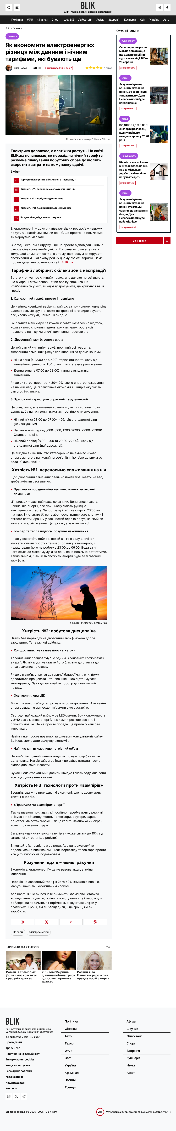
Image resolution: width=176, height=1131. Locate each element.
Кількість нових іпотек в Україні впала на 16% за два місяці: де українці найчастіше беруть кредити (133, 170)
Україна (154, 19)
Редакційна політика (19, 1071)
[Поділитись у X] (46, 922)
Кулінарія (130, 19)
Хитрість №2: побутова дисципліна (39, 199)
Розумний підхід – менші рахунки (38, 218)
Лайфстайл (85, 19)
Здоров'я (114, 19)
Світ (142, 19)
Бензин (125, 77)
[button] (9, 7)
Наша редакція (15, 1082)
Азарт (130, 1073)
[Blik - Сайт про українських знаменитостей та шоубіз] (13, 1023)
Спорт (56, 19)
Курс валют (128, 40)
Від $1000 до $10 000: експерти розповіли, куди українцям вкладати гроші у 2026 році (134, 132)
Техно (69, 1043)
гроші (125, 118)
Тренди (70, 1087)
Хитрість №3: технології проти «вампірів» (43, 208)
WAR (30, 19)
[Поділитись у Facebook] (22, 922)
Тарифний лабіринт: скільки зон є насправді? (45, 180)
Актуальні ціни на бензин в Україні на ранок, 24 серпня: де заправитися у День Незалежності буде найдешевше (133, 94)
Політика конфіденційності (23, 1053)
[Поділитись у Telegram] (71, 922)
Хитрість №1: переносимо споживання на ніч (45, 189)
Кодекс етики (14, 1076)
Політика (17, 19)
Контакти (12, 1088)
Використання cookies (20, 1059)
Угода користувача (18, 1065)
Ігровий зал (13, 1048)
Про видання (14, 1042)
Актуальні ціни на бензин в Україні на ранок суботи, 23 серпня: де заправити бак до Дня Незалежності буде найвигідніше (133, 210)
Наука (130, 1065)
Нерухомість (129, 155)
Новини (70, 1080)
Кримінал (72, 1073)
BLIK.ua (67, 262)
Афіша (100, 19)
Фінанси (42, 19)
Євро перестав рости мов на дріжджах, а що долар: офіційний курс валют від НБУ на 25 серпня (133, 55)
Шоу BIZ (69, 19)
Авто (166, 19)
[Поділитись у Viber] (95, 922)
